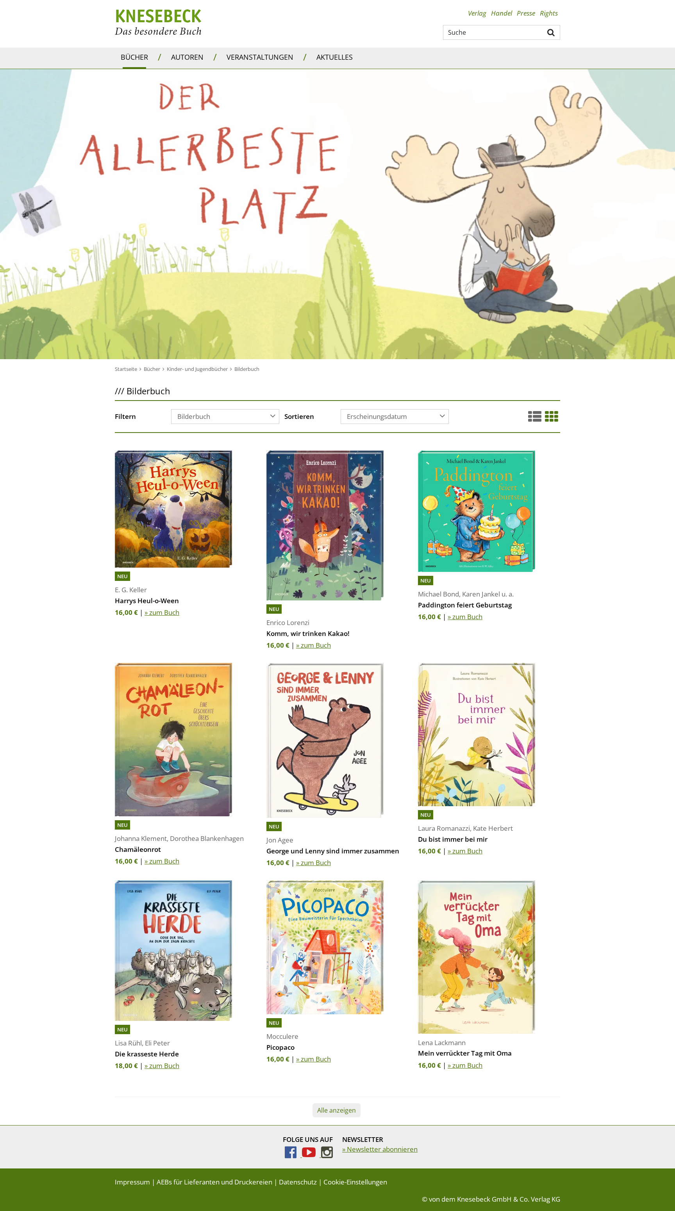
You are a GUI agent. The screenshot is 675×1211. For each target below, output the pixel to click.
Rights (549, 13)
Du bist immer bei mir (453, 839)
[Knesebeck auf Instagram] (327, 1154)
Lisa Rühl (128, 1042)
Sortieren (299, 417)
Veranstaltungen (260, 57)
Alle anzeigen (336, 1110)
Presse (526, 13)
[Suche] (551, 32)
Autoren (187, 57)
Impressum (132, 1181)
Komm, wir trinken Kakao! (308, 633)
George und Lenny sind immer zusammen (332, 850)
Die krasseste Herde (147, 1053)
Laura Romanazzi (444, 828)
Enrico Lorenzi (287, 622)
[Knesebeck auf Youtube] (311, 1154)
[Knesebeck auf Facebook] (293, 1154)
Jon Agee (279, 839)
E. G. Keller (131, 589)
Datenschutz (298, 1181)
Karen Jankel (481, 593)
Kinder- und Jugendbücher (197, 368)
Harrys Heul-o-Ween (147, 600)
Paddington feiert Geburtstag (465, 604)
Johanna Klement (141, 838)
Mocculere (282, 1036)
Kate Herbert (493, 828)
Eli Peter (157, 1042)
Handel (501, 13)
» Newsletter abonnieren (380, 1149)
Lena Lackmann (442, 1042)
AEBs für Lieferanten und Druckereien (214, 1181)
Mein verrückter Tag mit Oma (465, 1053)
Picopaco (280, 1047)
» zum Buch (162, 612)
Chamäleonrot (138, 849)
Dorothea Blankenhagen (207, 838)
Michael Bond (438, 593)
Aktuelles (334, 57)
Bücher (134, 57)
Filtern (125, 417)
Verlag (477, 13)
